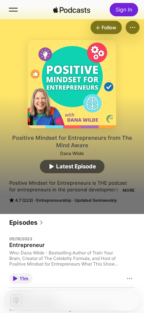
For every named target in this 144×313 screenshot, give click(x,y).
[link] (26, 222)
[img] (72, 9)
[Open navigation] (13, 9)
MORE (129, 190)
